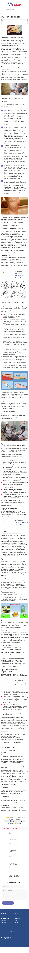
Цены (16, 913)
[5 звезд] (9, 817)
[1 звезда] (4, 817)
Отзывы (16, 922)
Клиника (3, 913)
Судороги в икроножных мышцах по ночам (14, 853)
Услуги (3, 916)
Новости (16, 920)
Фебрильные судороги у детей (20, 683)
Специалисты (5, 918)
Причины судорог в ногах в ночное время (14, 876)
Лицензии (3, 922)
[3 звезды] (6, 817)
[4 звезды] (7, 817)
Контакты (17, 918)
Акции (16, 916)
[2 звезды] (5, 817)
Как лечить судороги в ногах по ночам (20, 275)
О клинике (3, 920)
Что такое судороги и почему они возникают (21, 524)
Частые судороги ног (13, 864)
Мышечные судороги (14, 841)
